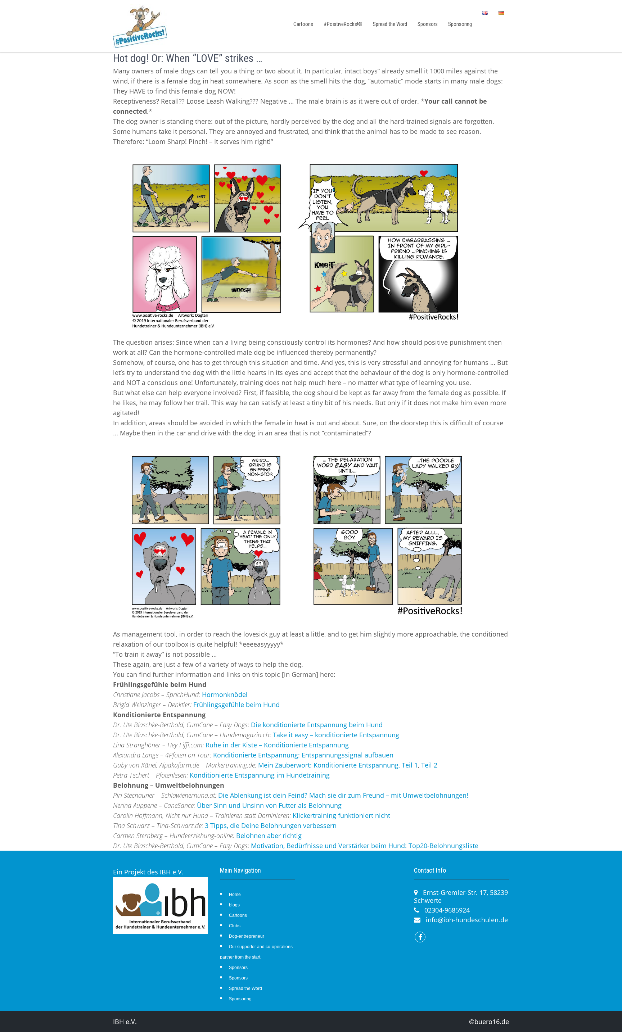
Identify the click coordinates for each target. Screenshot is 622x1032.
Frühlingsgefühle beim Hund (236, 704)
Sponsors (428, 24)
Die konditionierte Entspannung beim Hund (317, 724)
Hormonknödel (225, 694)
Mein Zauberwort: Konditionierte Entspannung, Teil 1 (338, 765)
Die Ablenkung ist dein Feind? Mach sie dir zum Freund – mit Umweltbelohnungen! (343, 795)
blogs (234, 904)
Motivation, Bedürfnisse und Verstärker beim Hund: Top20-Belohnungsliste (364, 845)
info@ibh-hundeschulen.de (467, 919)
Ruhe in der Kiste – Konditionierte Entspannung (277, 745)
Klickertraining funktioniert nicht (341, 815)
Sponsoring (460, 24)
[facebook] (420, 937)
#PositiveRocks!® (343, 24)
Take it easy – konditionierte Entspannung (336, 734)
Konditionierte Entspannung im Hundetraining (260, 775)
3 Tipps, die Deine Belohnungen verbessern (271, 825)
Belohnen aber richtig (269, 835)
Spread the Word (390, 24)
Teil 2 (429, 765)
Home (235, 894)
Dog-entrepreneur (246, 936)
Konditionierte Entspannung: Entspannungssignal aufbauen (303, 755)
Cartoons (303, 24)
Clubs (234, 925)
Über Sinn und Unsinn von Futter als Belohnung (269, 805)
